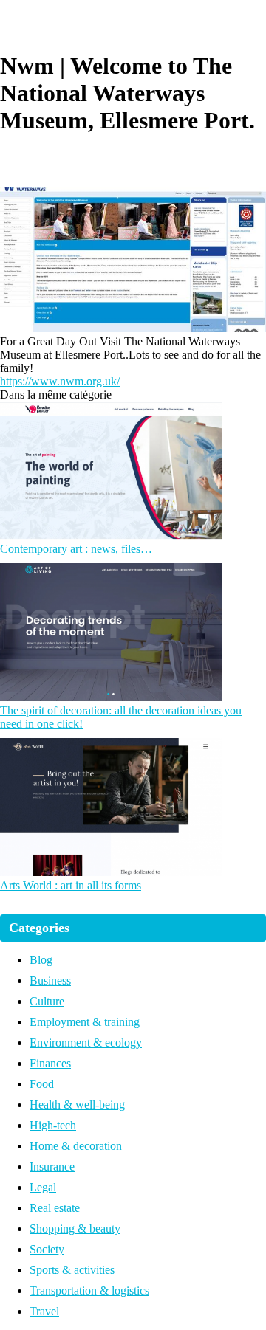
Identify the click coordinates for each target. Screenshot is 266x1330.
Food (42, 1084)
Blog (41, 960)
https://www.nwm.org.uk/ (60, 381)
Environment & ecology (86, 1042)
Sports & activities (72, 1270)
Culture (47, 1001)
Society (47, 1249)
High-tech (53, 1125)
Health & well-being (77, 1104)
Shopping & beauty (75, 1228)
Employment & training (85, 1022)
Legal (43, 1187)
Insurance (52, 1166)
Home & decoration (76, 1146)
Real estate (55, 1208)
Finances (50, 1063)
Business (50, 980)
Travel (44, 1311)
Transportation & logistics (89, 1290)
